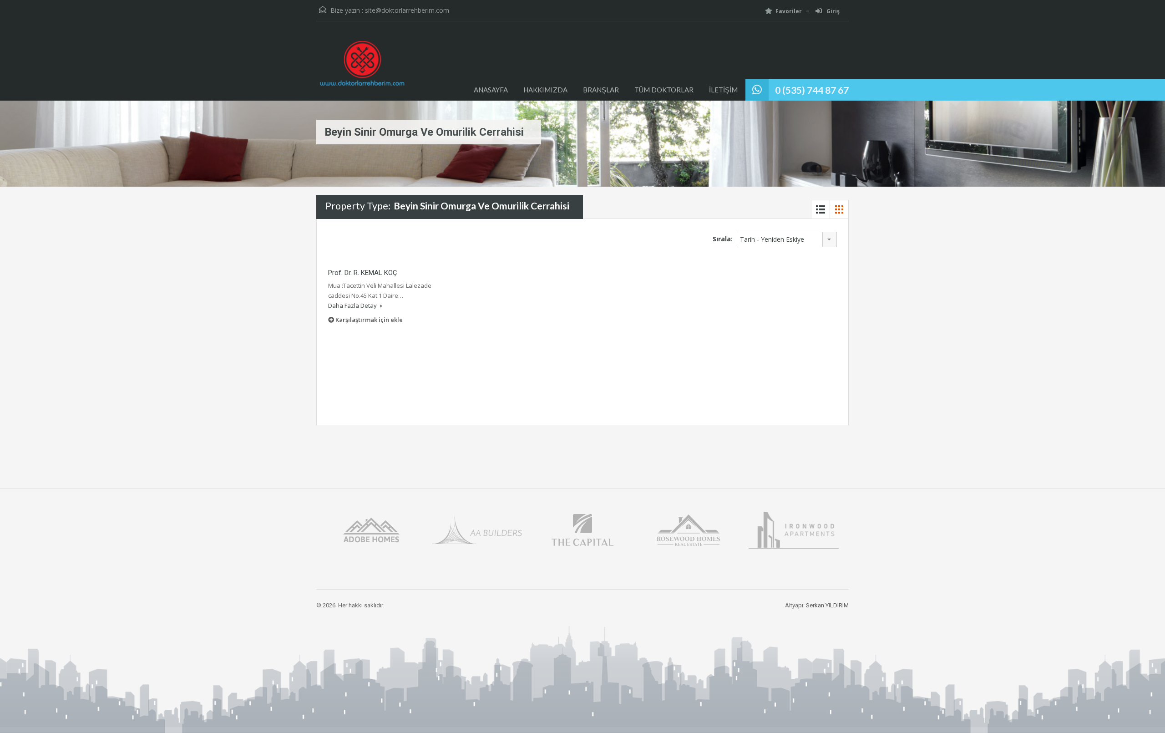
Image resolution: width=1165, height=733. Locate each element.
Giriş (832, 11)
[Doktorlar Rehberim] (361, 68)
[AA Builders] (477, 529)
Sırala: (723, 238)
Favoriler (788, 11)
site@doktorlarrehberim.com (407, 10)
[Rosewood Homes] (688, 529)
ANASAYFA (491, 90)
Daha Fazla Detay (353, 305)
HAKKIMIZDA (545, 90)
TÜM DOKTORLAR (664, 90)
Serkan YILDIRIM (827, 605)
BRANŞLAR (601, 90)
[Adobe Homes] (371, 529)
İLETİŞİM (723, 90)
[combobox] (787, 239)
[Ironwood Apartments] (794, 529)
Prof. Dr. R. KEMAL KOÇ (362, 273)
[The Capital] (582, 529)
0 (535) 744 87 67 (812, 90)
